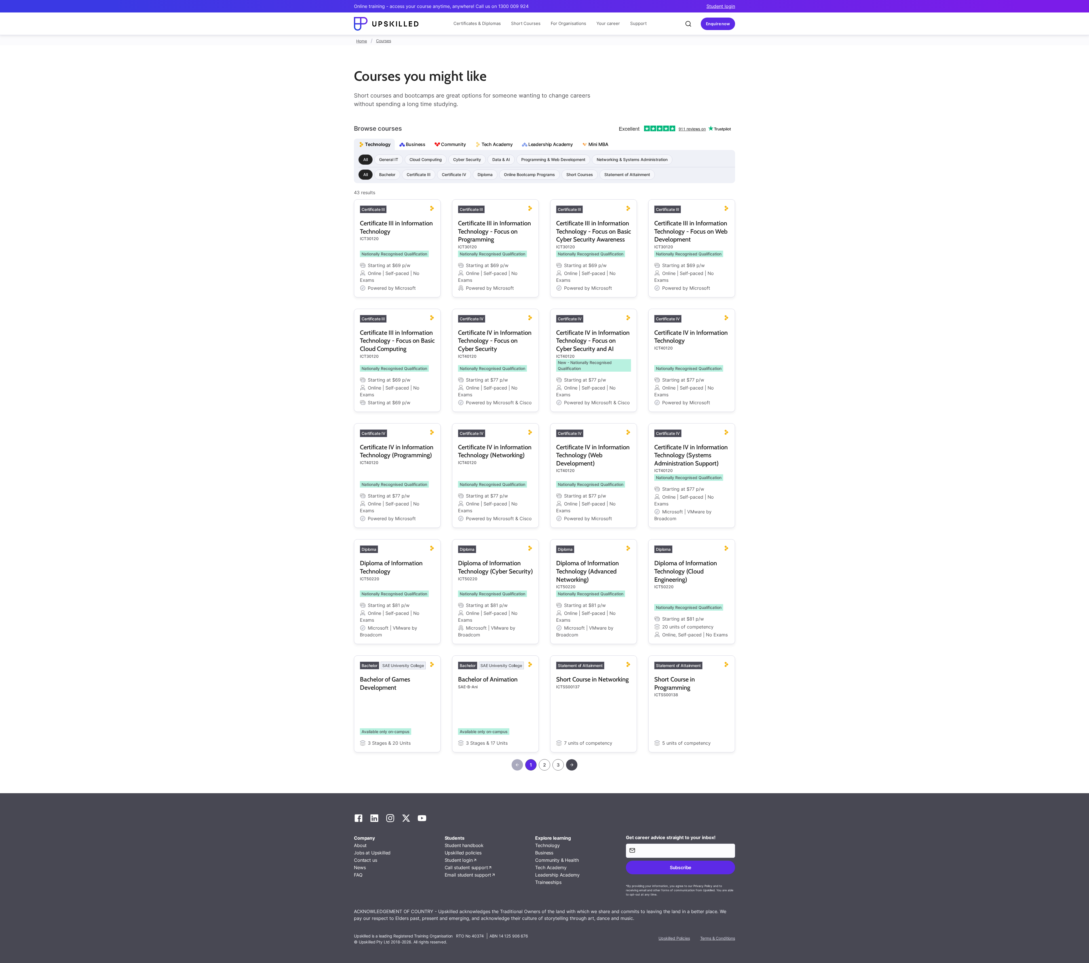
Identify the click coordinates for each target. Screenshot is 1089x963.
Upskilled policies (463, 853)
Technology (377, 144)
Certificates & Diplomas (477, 23)
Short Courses (526, 23)
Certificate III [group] (418, 174)
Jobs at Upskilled (372, 853)
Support (638, 23)
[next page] (571, 765)
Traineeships (548, 882)
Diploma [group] (485, 174)
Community (453, 144)
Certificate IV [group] (454, 174)
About (360, 845)
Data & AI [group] (501, 159)
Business (415, 144)
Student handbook (464, 845)
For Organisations (568, 23)
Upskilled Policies (674, 938)
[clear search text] (688, 24)
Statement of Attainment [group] (627, 174)
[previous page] (517, 765)
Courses (383, 40)
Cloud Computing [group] (426, 159)
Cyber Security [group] (467, 159)
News (360, 867)
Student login (720, 6)
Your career (608, 23)
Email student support (468, 875)
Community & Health (557, 860)
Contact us (365, 860)
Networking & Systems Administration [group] (632, 159)
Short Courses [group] (579, 174)
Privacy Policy (702, 886)
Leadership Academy (550, 144)
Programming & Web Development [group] (553, 159)
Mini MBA (598, 144)
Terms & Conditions (717, 938)
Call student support (466, 867)
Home (361, 41)
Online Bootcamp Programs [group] (529, 174)
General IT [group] (388, 159)
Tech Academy (497, 144)
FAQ (358, 875)
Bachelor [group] (387, 174)
